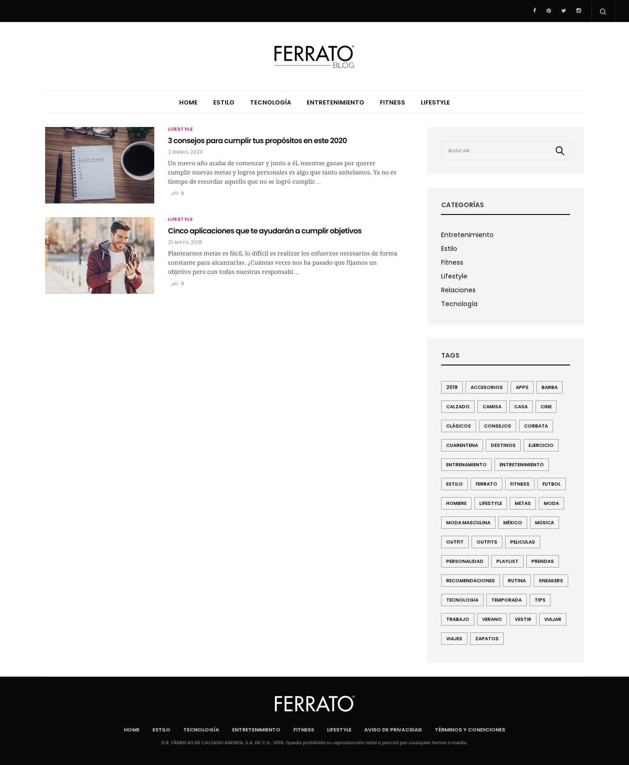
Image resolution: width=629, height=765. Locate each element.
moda (551, 503)
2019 (452, 387)
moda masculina (468, 522)
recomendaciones (470, 580)
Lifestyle (435, 102)
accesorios (487, 387)
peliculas (522, 542)
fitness (520, 484)
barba (550, 387)
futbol (551, 484)
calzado (458, 406)
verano (492, 619)
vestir (523, 619)
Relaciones (458, 290)
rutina (517, 580)
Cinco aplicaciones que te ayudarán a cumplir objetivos (264, 231)
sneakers (551, 580)
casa (521, 406)
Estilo (223, 102)
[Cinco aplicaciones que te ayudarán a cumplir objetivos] (99, 255)
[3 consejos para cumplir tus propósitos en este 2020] (99, 165)
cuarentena (462, 445)
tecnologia (462, 600)
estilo (454, 484)
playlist (507, 561)
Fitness (392, 102)
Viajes (454, 638)
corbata (536, 426)
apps (522, 387)
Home (188, 102)
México (512, 522)
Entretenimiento (335, 102)
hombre (456, 503)
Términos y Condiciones (470, 729)
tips (540, 600)
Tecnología (270, 102)
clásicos (458, 426)
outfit (455, 542)
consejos (497, 426)
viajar (552, 619)
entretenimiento (522, 464)
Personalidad (464, 561)
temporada (506, 600)
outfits (487, 542)
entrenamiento (466, 464)
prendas (542, 561)
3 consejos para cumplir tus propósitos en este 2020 (257, 140)
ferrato (486, 484)
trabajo (457, 619)
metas (523, 503)
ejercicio (541, 445)
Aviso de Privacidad (393, 729)
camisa (492, 406)
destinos (503, 445)
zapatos (487, 638)
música (544, 522)
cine (546, 406)
